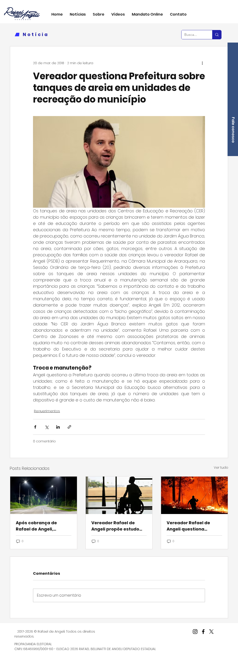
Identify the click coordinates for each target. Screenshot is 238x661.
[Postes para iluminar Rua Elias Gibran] (43, 495)
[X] (211, 631)
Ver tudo (221, 467)
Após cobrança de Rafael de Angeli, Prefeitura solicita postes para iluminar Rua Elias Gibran (39, 526)
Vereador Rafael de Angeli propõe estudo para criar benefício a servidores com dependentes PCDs (115, 526)
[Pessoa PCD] (119, 495)
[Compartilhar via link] (69, 427)
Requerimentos (47, 411)
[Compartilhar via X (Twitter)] (46, 427)
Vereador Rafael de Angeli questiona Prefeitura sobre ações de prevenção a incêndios (192, 526)
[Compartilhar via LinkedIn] (58, 427)
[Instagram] (195, 631)
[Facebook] (203, 631)
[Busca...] (216, 34)
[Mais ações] (202, 63)
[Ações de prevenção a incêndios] (194, 495)
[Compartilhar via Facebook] (35, 427)
